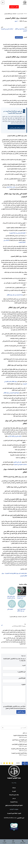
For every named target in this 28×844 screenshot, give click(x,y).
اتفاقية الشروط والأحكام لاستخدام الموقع (14, 805)
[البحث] (2, 727)
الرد (2, 625)
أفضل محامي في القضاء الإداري (14, 436)
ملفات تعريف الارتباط (14, 795)
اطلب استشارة (14, 7)
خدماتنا (14, 788)
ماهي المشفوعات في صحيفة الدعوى (19, 740)
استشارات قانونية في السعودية (20, 464)
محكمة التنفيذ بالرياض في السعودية (19, 753)
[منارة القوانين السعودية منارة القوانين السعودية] (24, 3)
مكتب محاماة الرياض (11, 187)
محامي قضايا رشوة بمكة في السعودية (19, 749)
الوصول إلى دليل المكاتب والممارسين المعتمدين (16, 127)
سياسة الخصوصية (14, 802)
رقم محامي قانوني (17, 462)
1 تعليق (16, 21)
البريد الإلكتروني (21, 672)
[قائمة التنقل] (2, 2)
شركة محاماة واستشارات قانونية (20, 735)
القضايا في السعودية (19, 37)
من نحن (14, 798)
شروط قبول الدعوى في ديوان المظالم (11, 393)
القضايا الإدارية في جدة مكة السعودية (17, 233)
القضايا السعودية (20, 13)
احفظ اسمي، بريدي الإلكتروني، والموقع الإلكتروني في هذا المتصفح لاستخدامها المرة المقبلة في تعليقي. (14, 707)
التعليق (23, 684)
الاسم (23, 665)
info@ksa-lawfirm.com (10, 818)
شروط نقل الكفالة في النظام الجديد (19, 744)
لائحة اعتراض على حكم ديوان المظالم (15, 295)
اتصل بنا (14, 791)
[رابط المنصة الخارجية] (14, 829)
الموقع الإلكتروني (22, 678)
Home (25, 13)
